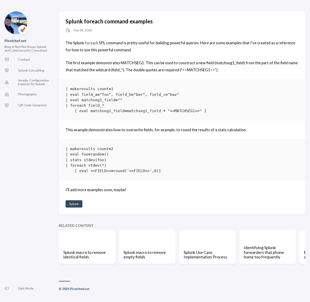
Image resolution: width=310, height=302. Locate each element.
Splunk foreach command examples (109, 21)
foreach (91, 42)
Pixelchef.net (16, 40)
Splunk (74, 204)
